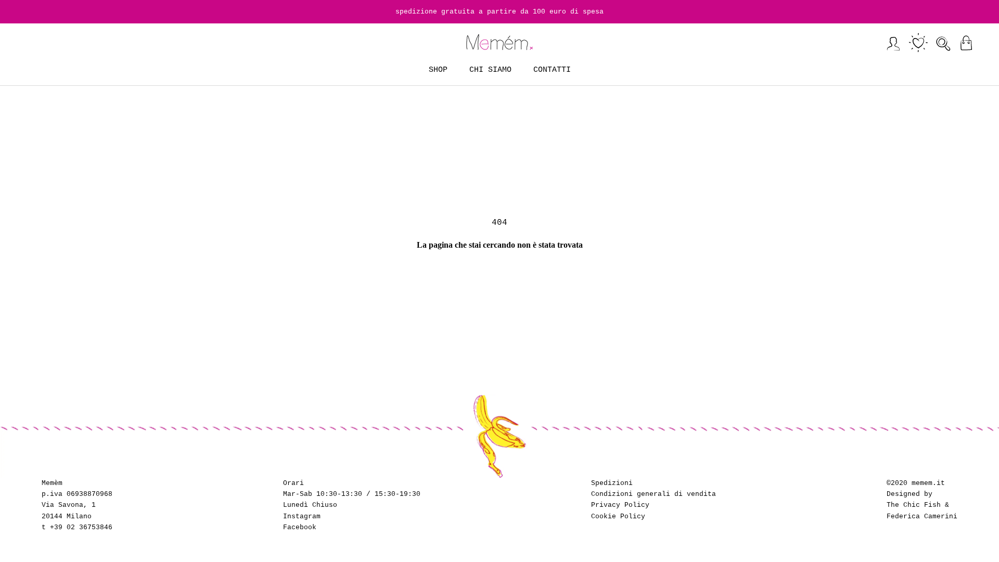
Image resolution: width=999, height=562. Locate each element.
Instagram (302, 516)
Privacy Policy (620, 505)
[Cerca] (943, 42)
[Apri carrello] (966, 43)
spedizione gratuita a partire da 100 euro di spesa (499, 12)
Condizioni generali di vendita (653, 494)
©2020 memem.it (916, 483)
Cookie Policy (618, 516)
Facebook (299, 527)
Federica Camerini (922, 516)
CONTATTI (552, 70)
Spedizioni (612, 483)
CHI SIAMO (490, 70)
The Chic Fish (914, 505)
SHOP (438, 70)
